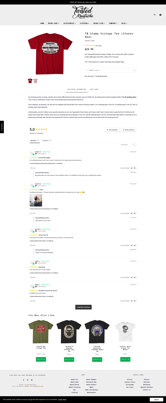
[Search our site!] (154, 15)
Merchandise (91, 392)
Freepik (26, 386)
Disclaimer (130, 385)
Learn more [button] (62, 399)
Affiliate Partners (147, 387)
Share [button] (33, 168)
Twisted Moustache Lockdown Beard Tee (97, 349)
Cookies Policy (129, 382)
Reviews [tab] (33, 140)
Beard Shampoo (91, 379)
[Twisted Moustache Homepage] (83, 12)
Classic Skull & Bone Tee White (125, 348)
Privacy (130, 379)
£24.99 (40, 359)
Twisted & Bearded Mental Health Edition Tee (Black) (46, 163)
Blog (123, 23)
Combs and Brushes (91, 390)
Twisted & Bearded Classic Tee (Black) (41, 241)
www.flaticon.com (38, 386)
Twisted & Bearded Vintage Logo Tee (69, 349)
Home (42, 23)
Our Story (129, 387)
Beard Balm (74, 382)
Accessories (68, 23)
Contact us (147, 390)
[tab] (77, 89)
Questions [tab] (46, 140)
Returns (146, 379)
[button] (132, 168)
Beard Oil (74, 379)
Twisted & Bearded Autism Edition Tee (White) (44, 209)
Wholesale (146, 385)
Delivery (147, 382)
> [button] (83, 307)
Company (112, 23)
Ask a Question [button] (113, 130)
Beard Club (98, 23)
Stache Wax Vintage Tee (41, 347)
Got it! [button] (156, 399)
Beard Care (53, 23)
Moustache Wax (91, 382)
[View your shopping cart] (160, 15)
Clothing (84, 23)
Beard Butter (74, 385)
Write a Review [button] (129, 130)
